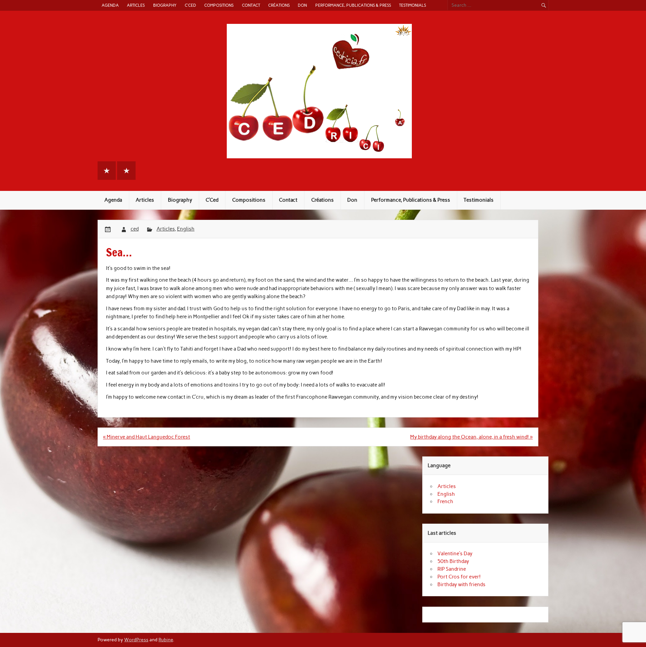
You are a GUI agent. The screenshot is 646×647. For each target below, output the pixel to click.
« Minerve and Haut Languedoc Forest (146, 437)
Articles (136, 5)
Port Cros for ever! (459, 577)
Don (302, 5)
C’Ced (190, 5)
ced (135, 229)
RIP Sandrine (451, 569)
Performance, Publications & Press (353, 5)
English (185, 229)
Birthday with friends (461, 584)
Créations (279, 5)
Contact (251, 5)
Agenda (110, 5)
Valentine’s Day (454, 554)
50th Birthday (453, 561)
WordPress (136, 639)
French (445, 501)
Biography (165, 5)
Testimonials (412, 5)
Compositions (219, 5)
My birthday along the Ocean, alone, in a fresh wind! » (471, 437)
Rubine (165, 639)
